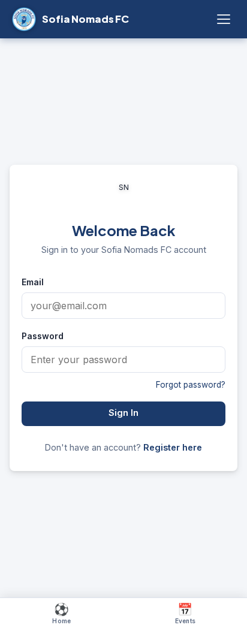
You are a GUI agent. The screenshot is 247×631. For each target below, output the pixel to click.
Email (33, 282)
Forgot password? (190, 385)
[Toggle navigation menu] (223, 19)
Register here (172, 447)
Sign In (123, 412)
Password (43, 336)
